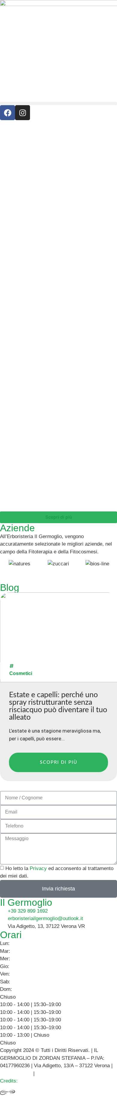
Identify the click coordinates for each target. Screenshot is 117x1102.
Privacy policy (16, 1073)
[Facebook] (7, 112)
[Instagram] (22, 112)
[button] (58, 103)
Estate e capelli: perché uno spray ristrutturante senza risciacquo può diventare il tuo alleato (58, 706)
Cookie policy (51, 1073)
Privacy (38, 868)
